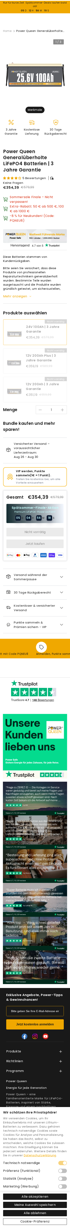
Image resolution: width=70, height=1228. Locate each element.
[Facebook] (24, 1036)
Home (7, 31)
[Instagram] (35, 1036)
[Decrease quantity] (40, 410)
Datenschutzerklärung (40, 1155)
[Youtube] (45, 1036)
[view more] (61, 1051)
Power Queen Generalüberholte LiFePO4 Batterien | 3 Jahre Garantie (39, 31)
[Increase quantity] (62, 410)
